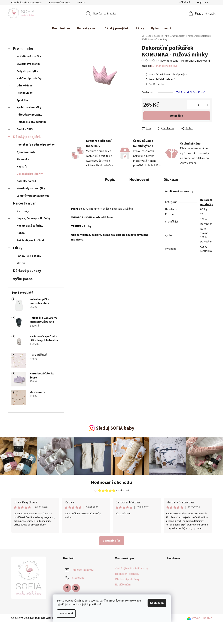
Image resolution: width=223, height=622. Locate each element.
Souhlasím (157, 603)
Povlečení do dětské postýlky (35, 145)
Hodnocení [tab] (139, 179)
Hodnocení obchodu (59, 2)
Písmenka (23, 159)
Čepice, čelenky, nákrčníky (33, 218)
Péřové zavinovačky (29, 115)
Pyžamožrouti (26, 152)
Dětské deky (24, 86)
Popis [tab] (110, 179)
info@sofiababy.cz (83, 570)
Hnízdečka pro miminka (32, 122)
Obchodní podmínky (127, 579)
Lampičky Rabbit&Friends (33, 196)
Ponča (21, 233)
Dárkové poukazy (27, 270)
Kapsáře (22, 167)
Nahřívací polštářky (29, 78)
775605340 (78, 578)
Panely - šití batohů (29, 256)
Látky (17, 248)
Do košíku (176, 116)
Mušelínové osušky (29, 56)
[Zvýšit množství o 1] (207, 104)
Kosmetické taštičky (30, 226)
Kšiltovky (23, 211)
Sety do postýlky (27, 71)
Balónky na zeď (26, 181)
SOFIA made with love (164, 66)
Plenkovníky (24, 93)
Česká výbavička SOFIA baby (26, 2)
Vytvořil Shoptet (202, 618)
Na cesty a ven (24, 203)
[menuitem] (61, 28)
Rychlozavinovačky (29, 107)
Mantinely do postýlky (31, 188)
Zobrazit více (111, 541)
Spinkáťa (22, 100)
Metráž (21, 263)
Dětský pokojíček (27, 136)
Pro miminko (23, 48)
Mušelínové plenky (28, 64)
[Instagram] (76, 588)
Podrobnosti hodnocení (195, 61)
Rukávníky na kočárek (31, 240)
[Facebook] (67, 588)
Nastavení (66, 613)
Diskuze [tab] (170, 179)
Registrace (202, 2)
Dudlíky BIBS (25, 129)
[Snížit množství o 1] (189, 104)
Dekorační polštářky (30, 174)
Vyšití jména (23, 279)
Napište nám (123, 585)
